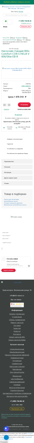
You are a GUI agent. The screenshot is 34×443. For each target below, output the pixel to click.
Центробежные (17, 379)
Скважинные (17, 364)
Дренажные (17, 369)
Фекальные (17, 376)
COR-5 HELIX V (26, 86)
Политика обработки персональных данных (18, 426)
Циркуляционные (17, 349)
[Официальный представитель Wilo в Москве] (17, 6)
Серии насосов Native (17, 340)
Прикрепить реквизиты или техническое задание (13, 253)
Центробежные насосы (11, 201)
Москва (20, 11)
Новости (17, 331)
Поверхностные (17, 358)
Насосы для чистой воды (9, 40)
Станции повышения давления (13, 203)
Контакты (17, 334)
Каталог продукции (17, 314)
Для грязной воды (17, 372)
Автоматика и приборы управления (17, 393)
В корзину (24, 105)
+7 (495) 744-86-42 (24, 21)
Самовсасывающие (17, 382)
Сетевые (17, 385)
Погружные (17, 361)
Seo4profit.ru (26, 429)
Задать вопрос (8, 270)
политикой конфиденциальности (18, 250)
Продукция (19, 38)
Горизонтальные (17, 390)
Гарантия (17, 328)
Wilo (24, 40)
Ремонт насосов (17, 323)
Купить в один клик (24, 109)
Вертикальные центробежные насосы (15, 205)
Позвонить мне (25, 26)
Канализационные (17, 352)
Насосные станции (17, 367)
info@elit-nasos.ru (26, 23)
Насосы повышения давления (17, 355)
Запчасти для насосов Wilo (17, 396)
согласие (9, 248)
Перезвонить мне (17, 409)
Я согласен (4, 442)
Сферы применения (17, 320)
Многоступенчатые (17, 388)
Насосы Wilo (6, 38)
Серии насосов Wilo (17, 337)
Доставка (17, 326)
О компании (17, 317)
